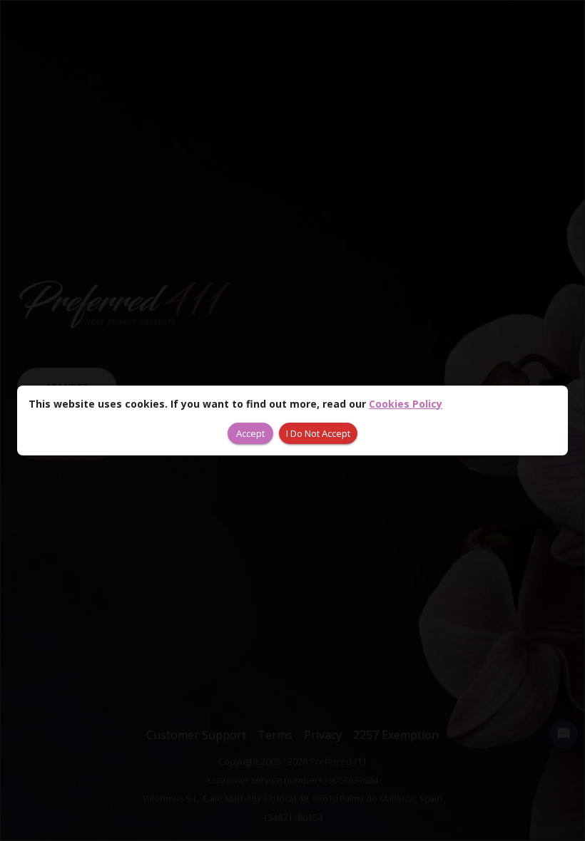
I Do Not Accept (318, 433)
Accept (250, 433)
